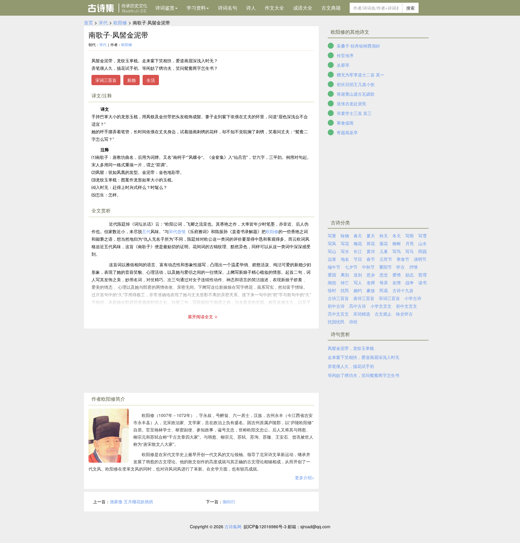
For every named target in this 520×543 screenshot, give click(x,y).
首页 (88, 22)
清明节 (420, 259)
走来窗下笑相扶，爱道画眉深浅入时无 (363, 357)
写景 (332, 236)
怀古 (400, 267)
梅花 (358, 243)
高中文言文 (338, 314)
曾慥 (181, 231)
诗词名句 (227, 7)
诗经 (353, 322)
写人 (358, 282)
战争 (409, 282)
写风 (332, 243)
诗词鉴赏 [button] (165, 7)
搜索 (410, 8)
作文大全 (274, 7)
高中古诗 (357, 306)
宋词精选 (361, 314)
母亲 (383, 282)
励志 (409, 275)
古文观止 (383, 314)
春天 (358, 236)
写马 (409, 251)
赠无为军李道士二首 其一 (360, 75)
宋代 (103, 22)
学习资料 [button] (196, 7)
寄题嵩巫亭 (347, 132)
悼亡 (345, 282)
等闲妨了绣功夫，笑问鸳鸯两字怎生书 (363, 375)
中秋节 (368, 267)
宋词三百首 (105, 80)
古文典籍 (331, 7)
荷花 (371, 243)
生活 (151, 80)
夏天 (371, 236)
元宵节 (385, 259)
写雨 (409, 236)
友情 (396, 282)
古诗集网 (232, 526)
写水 (345, 251)
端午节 (334, 267)
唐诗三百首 (363, 298)
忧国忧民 (336, 322)
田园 (422, 251)
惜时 (332, 290)
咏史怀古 (404, 314)
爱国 (332, 275)
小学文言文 (381, 306)
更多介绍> (304, 477)
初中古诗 (336, 306)
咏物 (345, 236)
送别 (358, 275)
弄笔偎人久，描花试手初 (351, 366)
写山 (332, 251)
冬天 (396, 236)
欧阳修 (120, 22)
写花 (345, 243)
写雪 (422, 236)
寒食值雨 (345, 123)
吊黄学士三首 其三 (354, 113)
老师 (371, 282)
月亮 (409, 243)
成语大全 (302, 7)
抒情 (413, 267)
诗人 (251, 7)
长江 (358, 251)
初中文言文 (406, 306)
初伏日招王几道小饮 (356, 84)
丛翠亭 (343, 65)
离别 (345, 275)
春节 (371, 259)
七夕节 (351, 267)
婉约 (358, 290)
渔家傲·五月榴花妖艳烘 (131, 501)
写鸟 (396, 251)
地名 (345, 259)
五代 (146, 231)
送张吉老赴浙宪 (351, 103)
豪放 (371, 290)
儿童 (383, 251)
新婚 (131, 80)
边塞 (332, 259)
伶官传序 (345, 55)
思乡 (371, 275)
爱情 (396, 275)
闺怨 (332, 282)
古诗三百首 (338, 298)
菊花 (383, 243)
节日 (358, 259)
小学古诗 (412, 298)
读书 (422, 282)
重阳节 (385, 267)
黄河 (371, 251)
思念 (383, 275)
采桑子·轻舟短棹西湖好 (358, 46)
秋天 (383, 236)
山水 (422, 243)
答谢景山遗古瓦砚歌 (356, 94)
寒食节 (403, 259)
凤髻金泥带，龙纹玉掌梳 (351, 348)
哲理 (422, 275)
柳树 (396, 243)
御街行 (229, 501)
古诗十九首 (402, 290)
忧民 (345, 290)
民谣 (383, 290)
